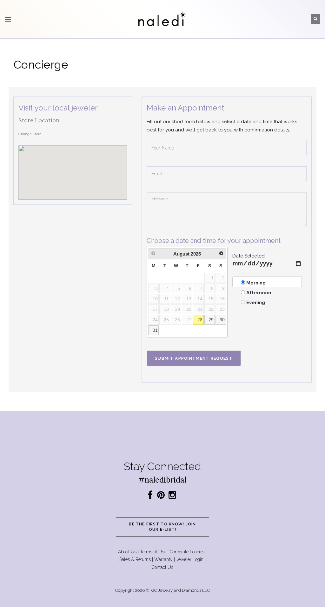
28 (199, 319)
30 (222, 319)
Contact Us (162, 567)
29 (211, 319)
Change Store (30, 134)
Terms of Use (153, 551)
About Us (127, 551)
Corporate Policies (187, 551)
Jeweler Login (189, 559)
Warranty (163, 559)
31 (155, 330)
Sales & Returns (135, 559)
